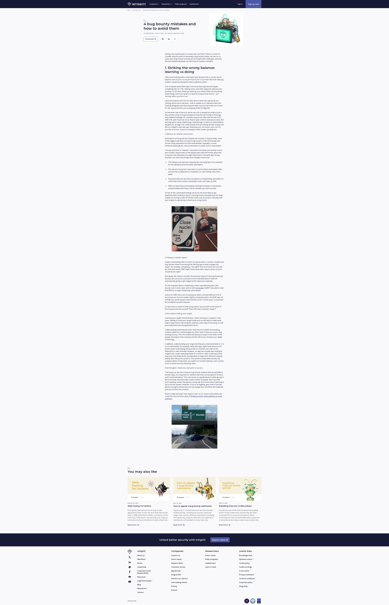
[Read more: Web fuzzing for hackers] (149, 489)
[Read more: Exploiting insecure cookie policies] (240, 489)
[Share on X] (162, 39)
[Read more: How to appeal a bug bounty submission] (194, 489)
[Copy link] (174, 39)
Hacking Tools (136, 10)
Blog (129, 10)
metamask (199, 288)
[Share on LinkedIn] (168, 39)
